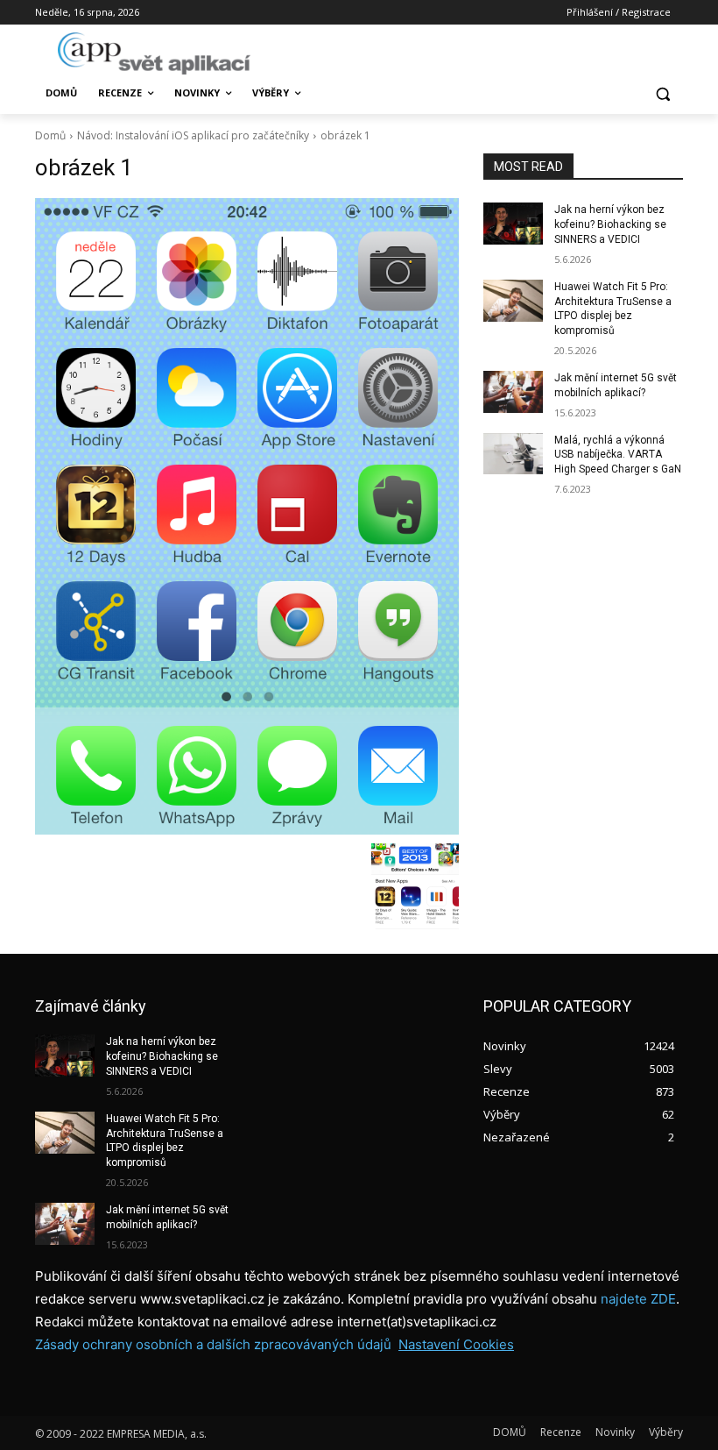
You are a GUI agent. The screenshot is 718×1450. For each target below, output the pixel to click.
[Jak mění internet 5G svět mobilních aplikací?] (513, 392)
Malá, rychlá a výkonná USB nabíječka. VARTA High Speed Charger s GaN (617, 455)
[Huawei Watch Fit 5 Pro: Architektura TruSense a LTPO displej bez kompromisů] (513, 301)
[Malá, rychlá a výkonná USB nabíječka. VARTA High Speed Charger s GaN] (513, 454)
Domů (50, 135)
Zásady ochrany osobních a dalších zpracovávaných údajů (213, 1344)
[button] (662, 93)
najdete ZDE (638, 1298)
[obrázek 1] (247, 516)
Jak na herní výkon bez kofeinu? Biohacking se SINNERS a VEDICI (610, 224)
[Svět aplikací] (154, 53)
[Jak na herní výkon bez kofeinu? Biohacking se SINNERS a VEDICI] (513, 224)
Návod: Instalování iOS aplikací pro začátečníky (193, 135)
